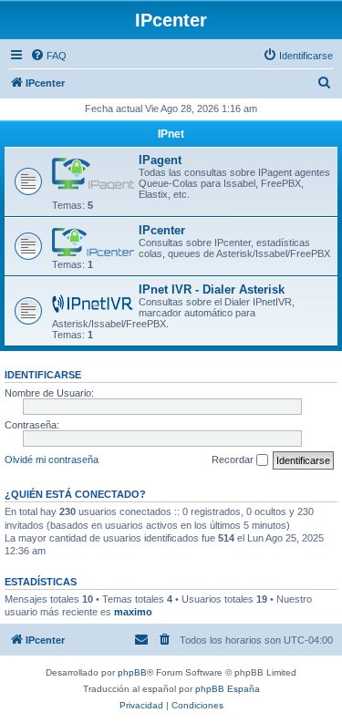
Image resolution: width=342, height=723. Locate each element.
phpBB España (227, 689)
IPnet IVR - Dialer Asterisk (212, 289)
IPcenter (162, 230)
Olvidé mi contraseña (51, 459)
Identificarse (43, 374)
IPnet (171, 134)
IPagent (160, 160)
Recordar (234, 459)
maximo (133, 611)
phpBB (132, 672)
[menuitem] (48, 56)
